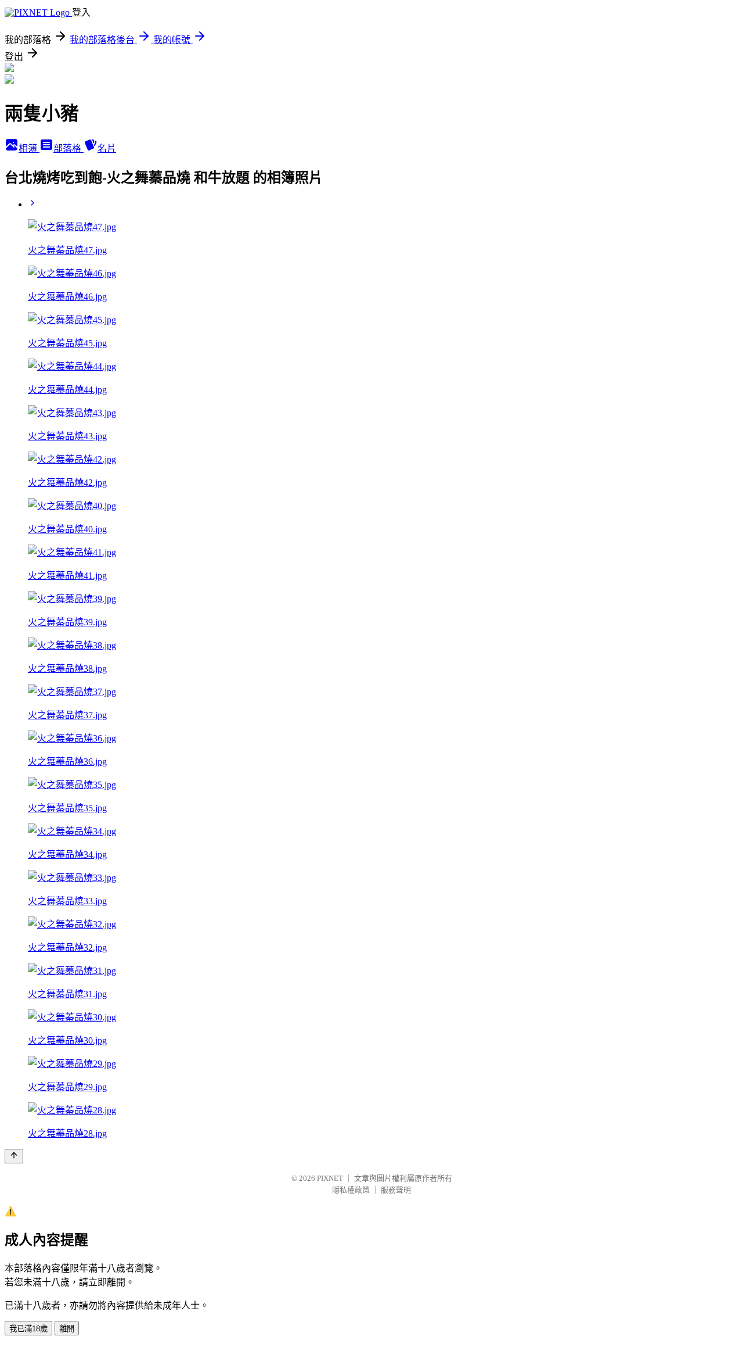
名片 (107, 148)
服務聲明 (396, 1189)
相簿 (29, 148)
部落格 (68, 148)
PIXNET (330, 1178)
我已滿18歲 (28, 1328)
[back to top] (14, 1156)
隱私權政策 (351, 1189)
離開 (66, 1328)
